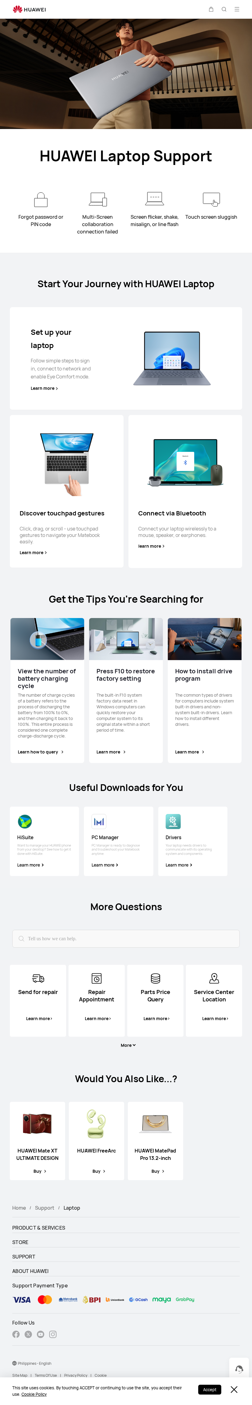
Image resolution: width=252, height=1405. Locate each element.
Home (19, 1207)
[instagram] (53, 1335)
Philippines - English (34, 1363)
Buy (37, 1171)
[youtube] (40, 1335)
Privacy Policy (75, 1375)
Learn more (42, 388)
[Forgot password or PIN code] (41, 199)
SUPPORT (23, 1257)
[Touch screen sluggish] (211, 199)
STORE (20, 1242)
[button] (211, 9)
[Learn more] (172, 358)
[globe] (14, 1363)
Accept (209, 1389)
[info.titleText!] (38, 977)
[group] (44, 841)
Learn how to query (38, 752)
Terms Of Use (46, 1375)
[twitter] (28, 1335)
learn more (149, 546)
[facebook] (16, 1335)
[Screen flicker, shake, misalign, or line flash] (154, 199)
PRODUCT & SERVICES (38, 1228)
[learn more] (185, 461)
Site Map (19, 1375)
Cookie (101, 1375)
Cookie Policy (34, 1394)
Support (44, 1207)
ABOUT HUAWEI (30, 1271)
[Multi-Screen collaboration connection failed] (98, 199)
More (126, 1045)
